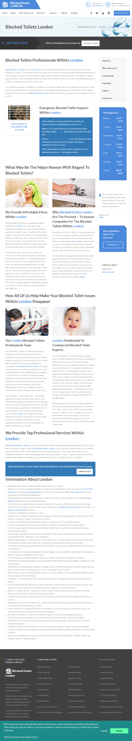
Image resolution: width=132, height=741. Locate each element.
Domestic (106, 83)
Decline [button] (104, 731)
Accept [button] (119, 731)
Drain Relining (43, 701)
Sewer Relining (106, 672)
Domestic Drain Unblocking (80, 712)
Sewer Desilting (106, 678)
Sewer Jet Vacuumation (110, 690)
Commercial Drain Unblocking (50, 712)
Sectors (52, 13)
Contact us (107, 98)
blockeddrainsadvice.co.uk (111, 712)
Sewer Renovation (76, 701)
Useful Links (108, 659)
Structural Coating (108, 684)
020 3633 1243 (97, 6)
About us (106, 61)
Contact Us (84, 471)
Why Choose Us (26, 13)
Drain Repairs (43, 695)
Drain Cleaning (44, 672)
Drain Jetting (43, 690)
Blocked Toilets (75, 678)
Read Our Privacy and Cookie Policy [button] (21, 737)
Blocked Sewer (75, 690)
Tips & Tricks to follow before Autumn (19, 127)
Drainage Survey (75, 684)
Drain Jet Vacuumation (17, 510)
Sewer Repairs (106, 667)
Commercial (107, 76)
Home (4, 13)
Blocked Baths (75, 672)
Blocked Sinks (75, 667)
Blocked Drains (44, 667)
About (13, 13)
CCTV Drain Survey (108, 695)
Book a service (122, 13)
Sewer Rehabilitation (77, 707)
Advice (64, 13)
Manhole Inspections (68, 507)
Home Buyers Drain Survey (111, 707)
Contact (74, 13)
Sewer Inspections (77, 695)
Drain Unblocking (33, 492)
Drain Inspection (77, 492)
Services (41, 13)
